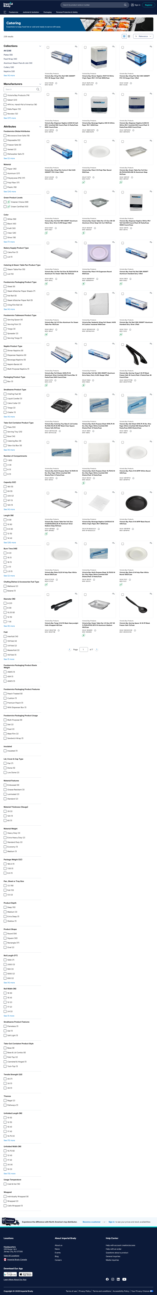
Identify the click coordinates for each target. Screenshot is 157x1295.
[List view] (129, 36)
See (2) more (9, 158)
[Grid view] (124, 36)
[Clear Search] (38, 89)
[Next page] (96, 649)
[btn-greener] (121, 182)
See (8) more (9, 626)
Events (58, 1252)
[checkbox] (5, 95)
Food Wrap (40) (10, 59)
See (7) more (9, 242)
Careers (58, 1260)
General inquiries (113, 1256)
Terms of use (71, 1291)
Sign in (112, 1222)
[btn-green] (83, 182)
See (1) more (9, 659)
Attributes (10, 126)
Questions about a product (117, 1252)
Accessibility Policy (121, 1291)
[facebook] (107, 1279)
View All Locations (11, 1255)
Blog (57, 1256)
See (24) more (10, 191)
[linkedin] (118, 1279)
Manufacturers (13, 83)
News (57, 1249)
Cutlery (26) (9, 67)
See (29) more (10, 542)
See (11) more (9, 1140)
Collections (10, 45)
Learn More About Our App (15, 1279)
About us (58, 1245)
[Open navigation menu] (5, 12)
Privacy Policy (85, 1291)
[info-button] (56, 83)
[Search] (125, 5)
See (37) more (10, 118)
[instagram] (112, 1279)
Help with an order (113, 1249)
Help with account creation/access (120, 1245)
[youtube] (124, 1279)
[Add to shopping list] (76, 46)
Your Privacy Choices (140, 1291)
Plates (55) (8, 55)
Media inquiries (112, 1260)
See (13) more (9, 1173)
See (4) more (9, 75)
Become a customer (91, 1222)
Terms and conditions (102, 1291)
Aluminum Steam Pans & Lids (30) (18, 63)
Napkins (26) (9, 71)
